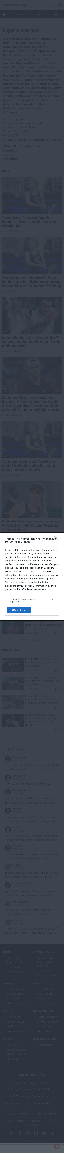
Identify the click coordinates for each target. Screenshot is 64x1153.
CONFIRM (19, 610)
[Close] (57, 539)
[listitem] (32, 600)
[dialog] (32, 577)
